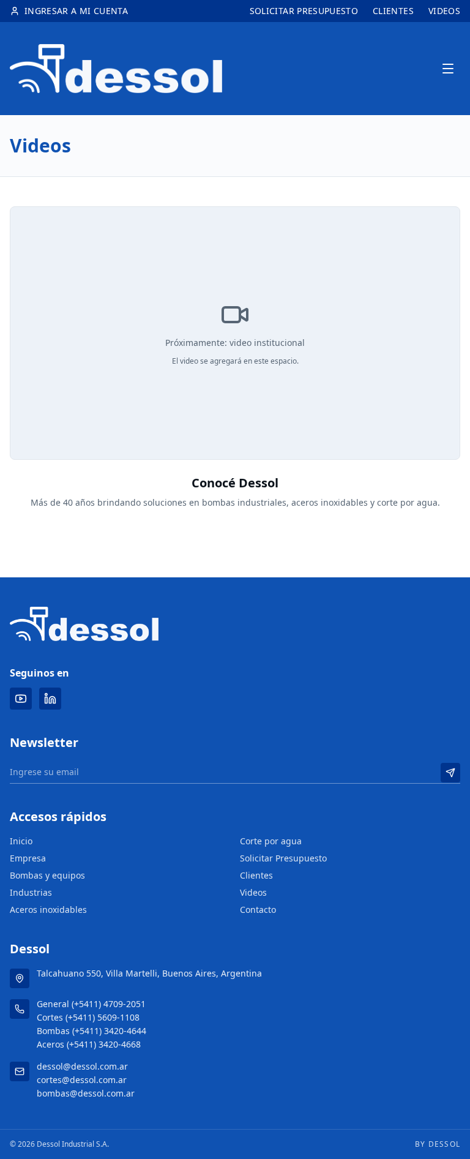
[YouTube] (21, 699)
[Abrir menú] (448, 68)
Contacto (258, 909)
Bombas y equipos (47, 875)
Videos (253, 892)
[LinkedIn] (50, 699)
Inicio (21, 841)
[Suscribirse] (450, 772)
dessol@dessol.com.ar (82, 1066)
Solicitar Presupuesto (283, 858)
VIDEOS (444, 11)
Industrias (31, 892)
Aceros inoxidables (48, 909)
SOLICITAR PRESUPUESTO (304, 11)
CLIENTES (393, 11)
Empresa (28, 858)
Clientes (256, 875)
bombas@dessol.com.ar (86, 1093)
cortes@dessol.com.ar (82, 1080)
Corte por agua (271, 841)
